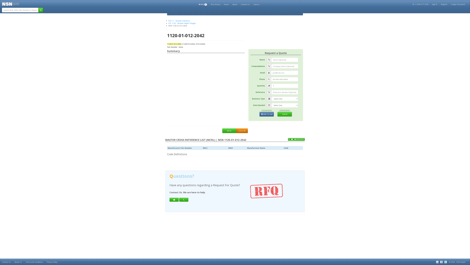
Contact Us (245, 4)
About (234, 4)
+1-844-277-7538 (421, 4)
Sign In (434, 4)
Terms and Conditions (34, 262)
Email (262, 73)
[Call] (183, 200)
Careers (256, 4)
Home (226, 4)
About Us (18, 262)
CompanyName (258, 66)
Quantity (261, 86)
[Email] (174, 200)
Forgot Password (458, 4)
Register (444, 4)
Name (262, 60)
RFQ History (215, 4)
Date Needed (259, 105)
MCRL (229, 131)
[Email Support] (292, 139)
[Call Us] (289, 139)
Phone (262, 79)
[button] (203, 4)
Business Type (258, 99)
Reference (260, 92)
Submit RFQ (300, 139)
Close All (242, 131)
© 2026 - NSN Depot (457, 262)
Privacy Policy (52, 262)
